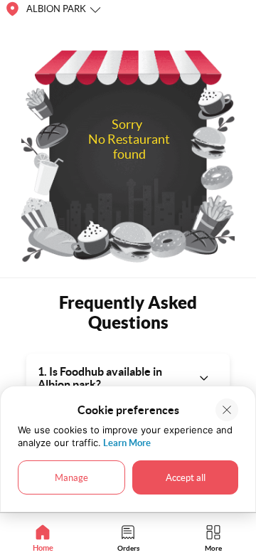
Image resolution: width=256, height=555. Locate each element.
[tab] (42, 537)
